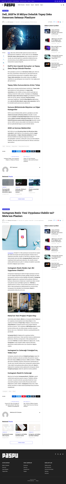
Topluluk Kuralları (23, 1)
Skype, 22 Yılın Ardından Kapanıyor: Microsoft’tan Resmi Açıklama (31, 160)
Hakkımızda (4, 1)
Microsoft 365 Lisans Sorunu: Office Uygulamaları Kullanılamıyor (56, 48)
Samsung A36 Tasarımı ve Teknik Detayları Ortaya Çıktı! (57, 57)
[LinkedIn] (3, 62)
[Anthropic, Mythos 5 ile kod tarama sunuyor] (21, 182)
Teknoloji (8, 146)
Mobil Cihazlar (21, 4)
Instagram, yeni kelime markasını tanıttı (21, 435)
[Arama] (63, 4)
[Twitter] (3, 59)
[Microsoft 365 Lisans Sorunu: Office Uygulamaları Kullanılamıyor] (47, 48)
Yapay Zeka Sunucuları (24, 146)
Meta (10, 391)
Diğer (41, 4)
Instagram (10, 252)
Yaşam (32, 4)
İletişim (33, 1)
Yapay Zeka (5, 10)
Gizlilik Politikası (16, 1)
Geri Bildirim (9, 1)
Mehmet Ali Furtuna (12, 220)
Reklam (29, 1)
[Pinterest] (3, 66)
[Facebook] (3, 56)
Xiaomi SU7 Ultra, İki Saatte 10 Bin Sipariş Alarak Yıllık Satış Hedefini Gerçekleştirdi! (12, 405)
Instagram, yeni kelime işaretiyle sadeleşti (34, 435)
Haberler (37, 4)
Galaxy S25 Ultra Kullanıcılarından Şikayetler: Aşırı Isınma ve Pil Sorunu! (56, 32)
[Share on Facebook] (54, 22)
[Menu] (2, 4)
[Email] (3, 69)
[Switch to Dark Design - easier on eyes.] (61, 4)
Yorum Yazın (21, 198)
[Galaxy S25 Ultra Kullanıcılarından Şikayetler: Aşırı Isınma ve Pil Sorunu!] (47, 31)
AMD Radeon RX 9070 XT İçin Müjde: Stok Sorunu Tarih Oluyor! (56, 40)
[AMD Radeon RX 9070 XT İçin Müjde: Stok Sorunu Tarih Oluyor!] (47, 40)
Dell (9, 52)
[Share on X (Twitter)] (56, 22)
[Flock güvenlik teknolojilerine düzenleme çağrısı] (8, 182)
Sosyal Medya (6, 209)
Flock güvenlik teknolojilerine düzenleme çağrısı (7, 191)
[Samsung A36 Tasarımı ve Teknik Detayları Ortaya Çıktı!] (47, 57)
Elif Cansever (10, 21)
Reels (14, 391)
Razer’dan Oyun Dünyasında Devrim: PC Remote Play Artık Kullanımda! (57, 65)
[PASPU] (9, 5)
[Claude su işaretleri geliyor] (34, 182)
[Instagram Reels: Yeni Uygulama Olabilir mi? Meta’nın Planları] (21, 237)
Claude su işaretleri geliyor (34, 190)
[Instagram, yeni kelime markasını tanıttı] (21, 427)
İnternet (28, 4)
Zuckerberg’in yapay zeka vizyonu (7, 435)
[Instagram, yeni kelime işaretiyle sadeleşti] (34, 427)
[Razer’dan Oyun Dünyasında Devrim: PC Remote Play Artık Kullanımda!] (47, 64)
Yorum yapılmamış (26, 21)
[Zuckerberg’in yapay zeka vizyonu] (8, 427)
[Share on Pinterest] (58, 22)
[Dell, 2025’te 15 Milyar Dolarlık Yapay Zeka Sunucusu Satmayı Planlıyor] (21, 37)
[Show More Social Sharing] (63, 22)
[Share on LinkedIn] (60, 22)
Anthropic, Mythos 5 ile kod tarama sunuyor (20, 191)
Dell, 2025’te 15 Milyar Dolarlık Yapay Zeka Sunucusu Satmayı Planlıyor (31, 405)
